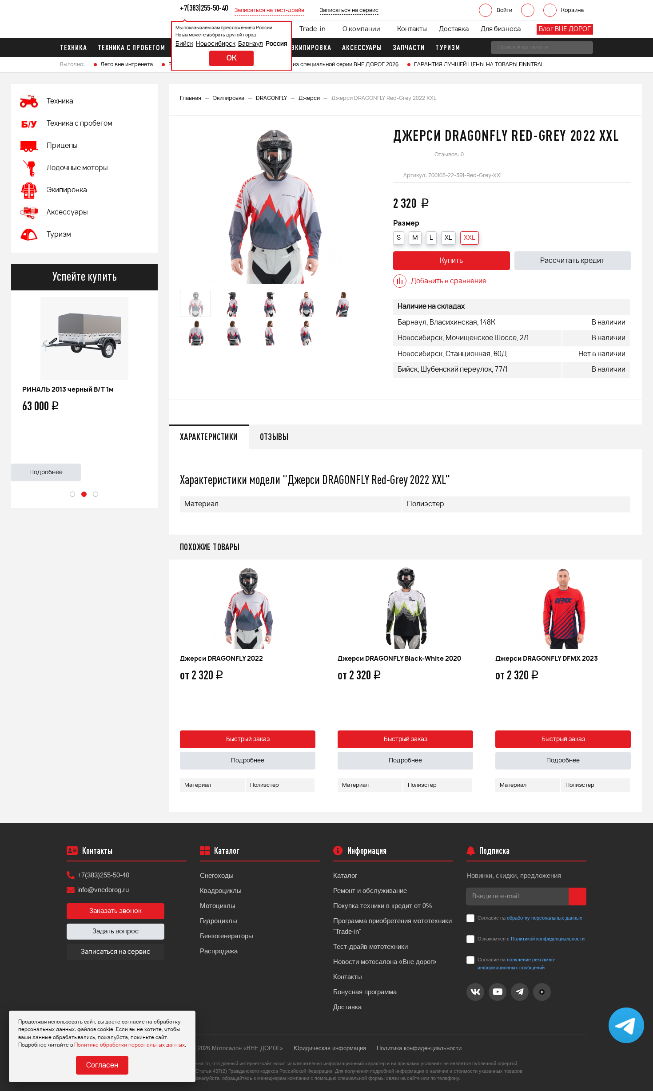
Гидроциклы (218, 920)
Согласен (102, 1065)
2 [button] (84, 494)
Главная (190, 98)
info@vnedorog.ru (103, 889)
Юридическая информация (330, 1048)
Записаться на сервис (115, 952)
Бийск (184, 44)
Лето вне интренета (126, 64)
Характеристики (209, 437)
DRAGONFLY (271, 98)
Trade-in (312, 29)
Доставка (454, 29)
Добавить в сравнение (448, 281)
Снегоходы (217, 875)
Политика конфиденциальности (419, 1048)
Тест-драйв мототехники (370, 946)
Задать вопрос (115, 931)
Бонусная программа (365, 992)
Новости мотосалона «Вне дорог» (384, 961)
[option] (84, 385)
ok (231, 58)
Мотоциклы (217, 905)
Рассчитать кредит (572, 261)
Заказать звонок (115, 911)
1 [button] (72, 494)
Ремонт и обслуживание (370, 890)
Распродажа (219, 951)
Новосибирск (215, 44)
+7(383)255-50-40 (103, 875)
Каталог (345, 875)
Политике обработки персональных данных (129, 1045)
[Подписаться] (577, 896)
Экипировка (228, 98)
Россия (276, 44)
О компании (361, 29)
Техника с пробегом (79, 123)
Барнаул (250, 44)
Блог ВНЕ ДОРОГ (565, 29)
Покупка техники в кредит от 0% (382, 905)
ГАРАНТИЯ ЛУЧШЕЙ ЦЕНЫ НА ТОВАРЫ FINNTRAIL (479, 64)
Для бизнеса (501, 29)
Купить (451, 261)
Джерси (309, 98)
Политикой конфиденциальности (548, 938)
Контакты (412, 29)
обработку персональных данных (544, 917)
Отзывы (274, 437)
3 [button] (96, 494)
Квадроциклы (221, 890)
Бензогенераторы (226, 936)
